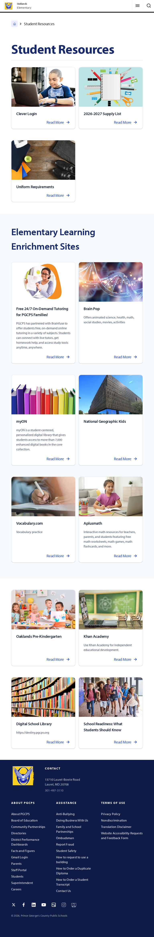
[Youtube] (43, 904)
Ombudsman (65, 838)
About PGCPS (20, 814)
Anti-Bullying (65, 814)
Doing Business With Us (72, 820)
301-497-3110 (54, 790)
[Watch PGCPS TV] (73, 904)
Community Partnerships (28, 827)
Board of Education (24, 820)
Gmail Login (19, 857)
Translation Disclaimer (116, 827)
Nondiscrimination (114, 820)
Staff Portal (19, 870)
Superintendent (22, 883)
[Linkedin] (33, 904)
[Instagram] (63, 904)
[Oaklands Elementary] (14, 24)
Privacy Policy (110, 814)
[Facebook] (23, 904)
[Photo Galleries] (53, 904)
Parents (16, 864)
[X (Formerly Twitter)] (13, 904)
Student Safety (66, 851)
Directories (18, 833)
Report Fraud (65, 844)
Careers (16, 889)
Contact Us (63, 891)
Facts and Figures (23, 851)
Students (17, 876)
